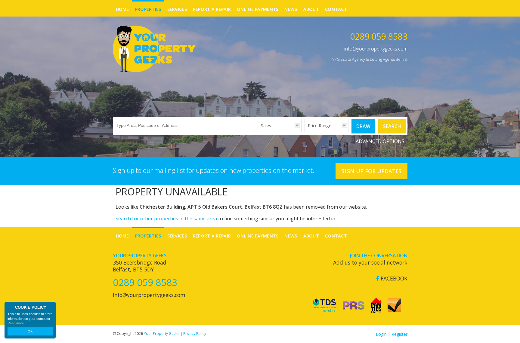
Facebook (393, 278)
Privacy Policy (194, 333)
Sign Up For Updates (371, 171)
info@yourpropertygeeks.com (375, 48)
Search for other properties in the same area (166, 218)
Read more (16, 323)
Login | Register (391, 334)
